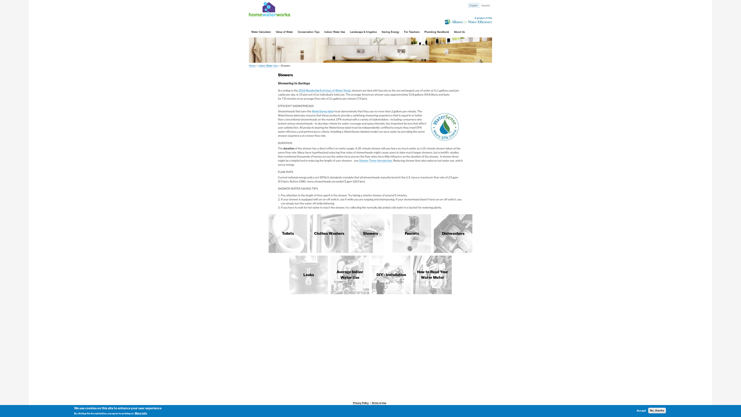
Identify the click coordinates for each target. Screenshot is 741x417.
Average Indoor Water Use (350, 275)
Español (485, 5)
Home (252, 65)
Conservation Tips (309, 32)
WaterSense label (323, 111)
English (474, 5)
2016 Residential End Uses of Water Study (324, 90)
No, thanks (657, 410)
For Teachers (412, 32)
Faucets (412, 233)
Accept (641, 410)
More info (141, 413)
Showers (370, 233)
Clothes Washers (329, 233)
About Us (459, 32)
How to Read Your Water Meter (432, 275)
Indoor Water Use (334, 32)
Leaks (308, 275)
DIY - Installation (391, 275)
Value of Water (284, 32)
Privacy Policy (361, 403)
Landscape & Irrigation (363, 32)
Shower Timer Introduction (375, 160)
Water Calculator (261, 32)
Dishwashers (453, 233)
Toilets (288, 233)
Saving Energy (390, 32)
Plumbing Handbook (436, 32)
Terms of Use (379, 403)
